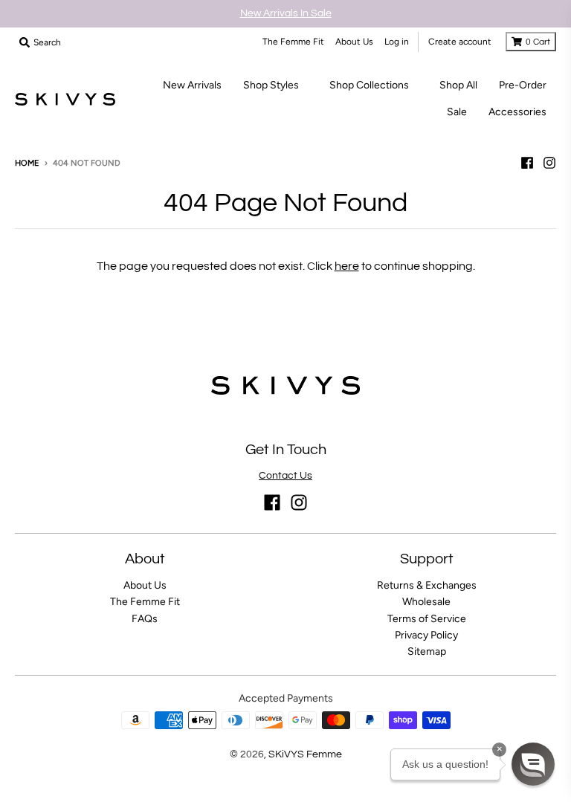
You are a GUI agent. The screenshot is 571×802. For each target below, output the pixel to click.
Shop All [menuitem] (458, 85)
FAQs (145, 618)
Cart (538, 42)
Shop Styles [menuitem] (271, 85)
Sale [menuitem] (457, 112)
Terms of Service (426, 618)
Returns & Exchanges (427, 585)
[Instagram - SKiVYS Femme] (549, 162)
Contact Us (285, 475)
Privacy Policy (426, 635)
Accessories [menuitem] (517, 112)
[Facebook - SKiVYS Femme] (527, 162)
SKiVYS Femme (305, 754)
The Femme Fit (293, 41)
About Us (354, 41)
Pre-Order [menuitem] (522, 85)
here (347, 266)
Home (27, 163)
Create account (459, 41)
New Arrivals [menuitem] (192, 85)
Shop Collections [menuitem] (369, 85)
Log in (396, 41)
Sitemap (426, 651)
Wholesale (426, 601)
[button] (533, 764)
